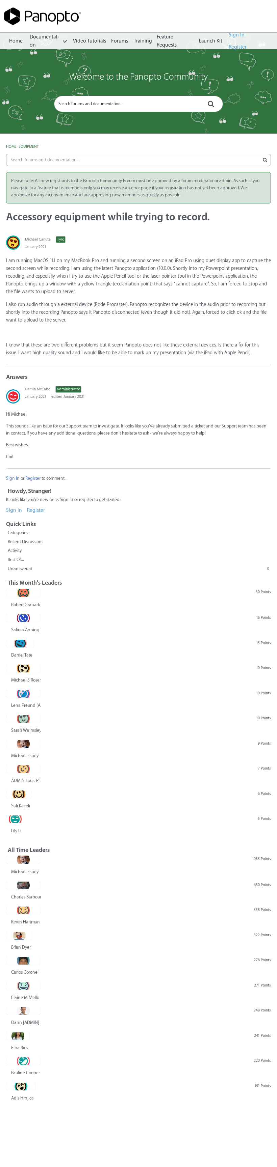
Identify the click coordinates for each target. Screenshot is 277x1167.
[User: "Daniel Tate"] (20, 643)
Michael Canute (38, 239)
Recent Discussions (25, 541)
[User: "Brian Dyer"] (19, 936)
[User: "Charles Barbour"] (23, 885)
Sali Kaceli (20, 805)
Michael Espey (25, 755)
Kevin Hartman (25, 921)
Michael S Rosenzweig (26, 680)
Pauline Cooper (25, 1072)
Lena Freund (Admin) (26, 705)
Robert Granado (26, 604)
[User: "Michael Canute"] (13, 242)
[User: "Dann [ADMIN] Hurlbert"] (23, 1011)
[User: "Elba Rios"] (18, 1036)
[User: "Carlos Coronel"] (23, 960)
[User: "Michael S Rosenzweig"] (23, 668)
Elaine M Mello (25, 997)
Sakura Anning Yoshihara (26, 629)
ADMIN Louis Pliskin (26, 780)
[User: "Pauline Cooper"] (23, 1061)
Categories (18, 532)
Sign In (237, 35)
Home (16, 41)
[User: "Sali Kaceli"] (19, 794)
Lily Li (16, 830)
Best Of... (16, 559)
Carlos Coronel (25, 972)
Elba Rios (19, 1047)
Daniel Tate (21, 655)
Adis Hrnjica (22, 1098)
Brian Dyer (21, 947)
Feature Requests (167, 41)
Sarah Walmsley (26, 730)
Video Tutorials (89, 41)
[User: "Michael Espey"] (23, 744)
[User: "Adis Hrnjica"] (20, 1086)
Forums (119, 41)
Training (143, 41)
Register (238, 47)
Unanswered (138, 568)
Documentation (44, 41)
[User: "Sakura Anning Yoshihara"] (23, 618)
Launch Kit (210, 41)
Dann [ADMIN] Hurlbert (26, 1022)
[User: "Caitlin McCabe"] (13, 396)
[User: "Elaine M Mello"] (23, 986)
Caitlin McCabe (37, 389)
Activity (15, 550)
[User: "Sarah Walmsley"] (23, 719)
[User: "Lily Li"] (15, 819)
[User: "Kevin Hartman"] (23, 910)
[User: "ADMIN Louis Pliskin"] (23, 769)
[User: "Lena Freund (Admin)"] (23, 694)
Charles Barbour (26, 896)
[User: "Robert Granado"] (23, 593)
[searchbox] (138, 104)
